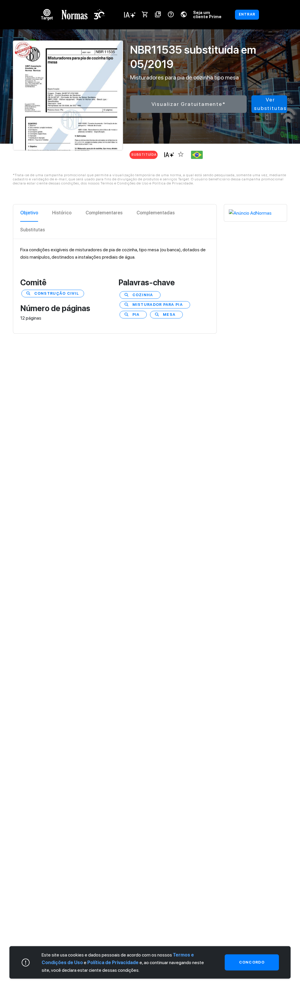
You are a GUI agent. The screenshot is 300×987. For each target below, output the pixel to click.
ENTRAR (247, 14)
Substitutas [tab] (32, 230)
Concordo (252, 962)
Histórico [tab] (61, 213)
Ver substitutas (270, 103)
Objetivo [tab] (29, 213)
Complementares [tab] (104, 213)
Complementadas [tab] (156, 213)
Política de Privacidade (113, 962)
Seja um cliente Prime (207, 14)
